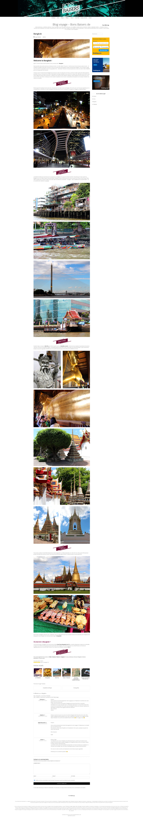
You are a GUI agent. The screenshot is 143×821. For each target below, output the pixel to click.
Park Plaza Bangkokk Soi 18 (63, 644)
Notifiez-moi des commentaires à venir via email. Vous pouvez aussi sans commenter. (55, 780)
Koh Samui (94, 96)
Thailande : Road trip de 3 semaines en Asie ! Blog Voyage (47, 697)
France (72, 17)
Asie (58, 17)
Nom (35, 776)
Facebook (54, 657)
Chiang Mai (76, 688)
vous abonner (65, 780)
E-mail (54, 776)
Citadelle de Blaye (47, 688)
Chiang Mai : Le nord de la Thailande (43, 695)
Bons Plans (77, 17)
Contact (90, 17)
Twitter (50, 657)
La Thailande (94, 104)
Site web (73, 776)
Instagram (63, 657)
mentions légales (71, 815)
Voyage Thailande (38, 37)
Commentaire (37, 763)
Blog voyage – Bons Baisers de (71, 24)
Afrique (62, 17)
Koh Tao (93, 99)
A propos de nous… (84, 17)
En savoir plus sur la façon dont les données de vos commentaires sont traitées (69, 787)
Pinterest (58, 657)
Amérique (53, 17)
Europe (67, 17)
